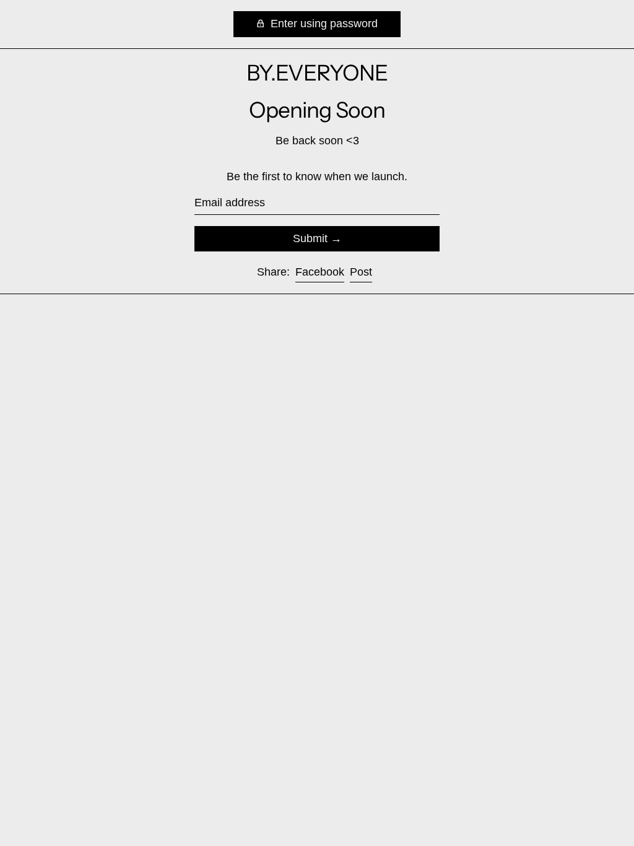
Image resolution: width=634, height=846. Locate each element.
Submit (310, 238)
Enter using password (322, 23)
